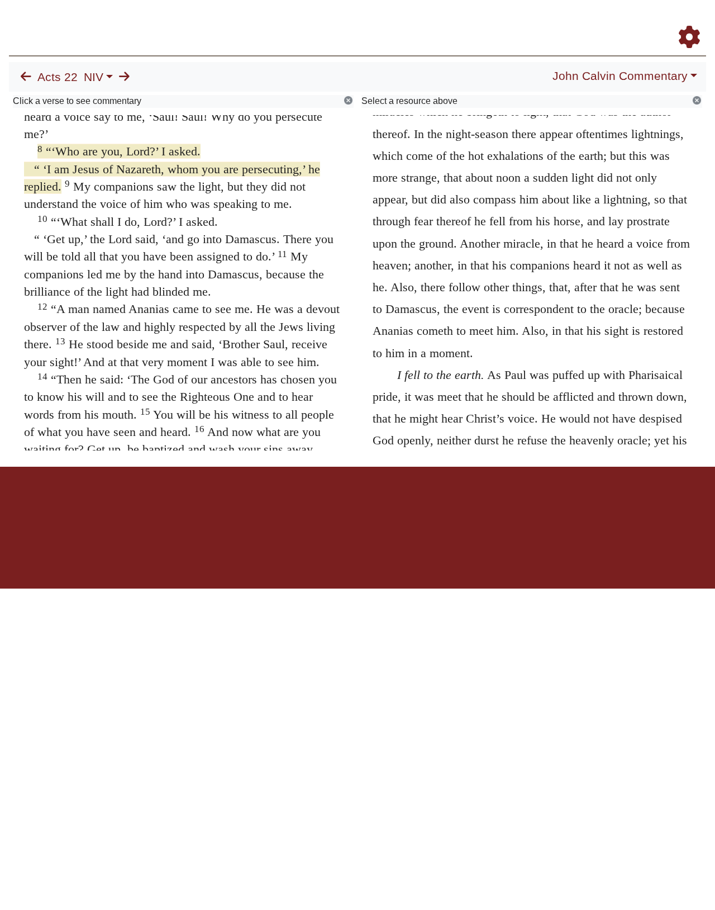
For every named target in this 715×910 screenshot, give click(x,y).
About (356, 506)
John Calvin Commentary (620, 76)
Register (684, 21)
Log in (264, 506)
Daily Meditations (504, 21)
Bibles (336, 506)
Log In (645, 21)
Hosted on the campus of (301, 556)
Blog (558, 21)
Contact (432, 506)
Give (453, 506)
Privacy (407, 506)
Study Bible (600, 21)
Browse (343, 21)
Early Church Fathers (417, 21)
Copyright (381, 506)
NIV (93, 77)
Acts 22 (57, 77)
